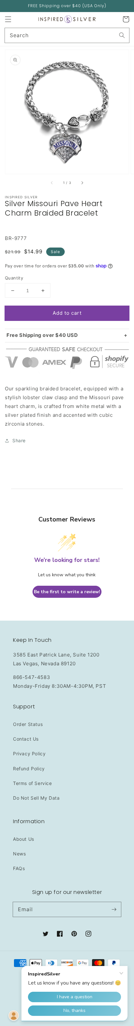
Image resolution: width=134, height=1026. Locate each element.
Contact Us (26, 739)
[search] (67, 35)
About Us (23, 839)
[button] (8, 19)
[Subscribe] (114, 909)
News (19, 853)
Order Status (28, 724)
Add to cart (67, 313)
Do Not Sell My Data (36, 798)
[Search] (122, 35)
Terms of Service (32, 783)
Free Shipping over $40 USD (42, 335)
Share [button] (19, 440)
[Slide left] (52, 183)
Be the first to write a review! (67, 592)
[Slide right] (82, 183)
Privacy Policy (29, 753)
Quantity (14, 277)
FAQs (19, 868)
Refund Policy (29, 768)
